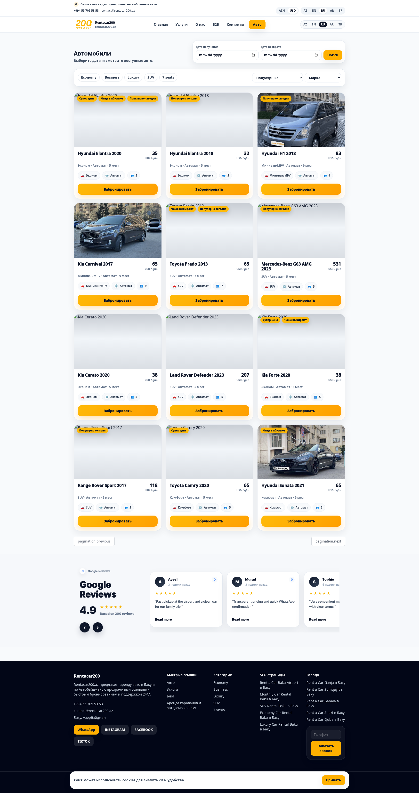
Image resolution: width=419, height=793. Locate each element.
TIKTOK (84, 741)
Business (112, 77)
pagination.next (328, 541)
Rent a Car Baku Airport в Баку (279, 685)
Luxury (133, 77)
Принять (333, 780)
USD (293, 10)
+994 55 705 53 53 (86, 11)
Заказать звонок (326, 748)
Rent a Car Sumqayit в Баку (324, 691)
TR (340, 24)
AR (332, 24)
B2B (216, 24)
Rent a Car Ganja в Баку (325, 682)
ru (323, 10)
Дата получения (207, 47)
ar (332, 10)
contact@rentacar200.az (118, 11)
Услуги (182, 24)
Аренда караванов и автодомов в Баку (184, 705)
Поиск (332, 55)
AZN (282, 10)
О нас (200, 24)
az (305, 10)
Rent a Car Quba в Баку (325, 719)
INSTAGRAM (115, 729)
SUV (150, 77)
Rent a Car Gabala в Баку (322, 703)
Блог (170, 696)
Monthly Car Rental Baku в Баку (275, 696)
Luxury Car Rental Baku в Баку (279, 726)
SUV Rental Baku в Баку (279, 706)
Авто (257, 24)
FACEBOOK (144, 729)
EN (314, 24)
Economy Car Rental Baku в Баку (276, 715)
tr (340, 10)
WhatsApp (86, 729)
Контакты (235, 24)
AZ (305, 24)
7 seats (168, 77)
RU (323, 24)
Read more (163, 619)
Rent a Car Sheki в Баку (325, 712)
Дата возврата (271, 47)
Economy (89, 77)
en (314, 10)
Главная (161, 24)
